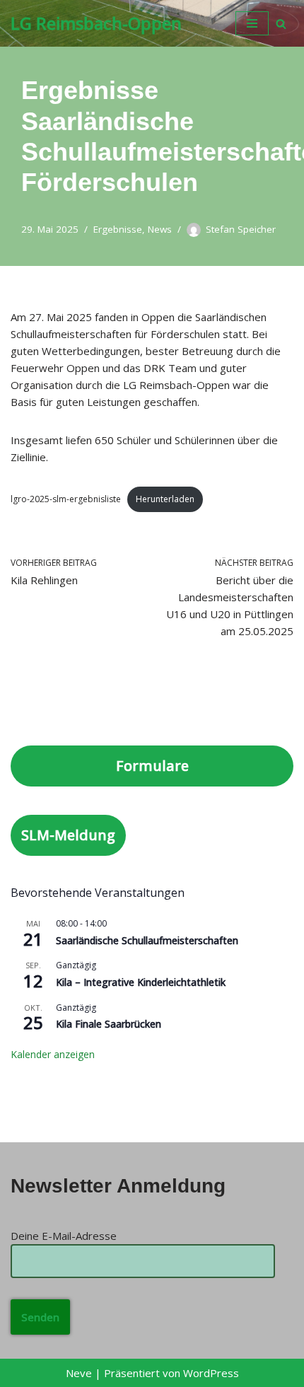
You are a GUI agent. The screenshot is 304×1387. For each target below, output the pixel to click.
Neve (79, 1373)
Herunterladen (165, 499)
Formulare (152, 765)
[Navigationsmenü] (252, 23)
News (160, 229)
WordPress (211, 1373)
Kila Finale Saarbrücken (108, 1024)
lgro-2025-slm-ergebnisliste (66, 499)
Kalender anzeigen (53, 1054)
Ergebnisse (117, 229)
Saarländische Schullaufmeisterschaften (147, 940)
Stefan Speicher (241, 229)
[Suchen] (281, 23)
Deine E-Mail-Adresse (64, 1236)
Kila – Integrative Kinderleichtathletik (141, 982)
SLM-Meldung (68, 835)
